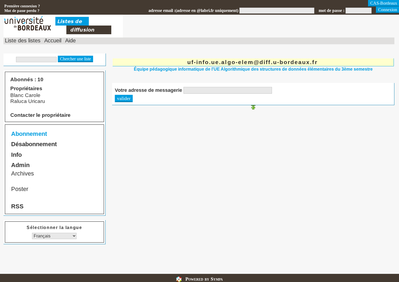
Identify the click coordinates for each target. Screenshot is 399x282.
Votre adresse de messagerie (148, 90)
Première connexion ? (22, 6)
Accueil (52, 40)
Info (16, 154)
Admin (20, 165)
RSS (17, 206)
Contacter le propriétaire (40, 115)
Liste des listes (22, 40)
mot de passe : (331, 10)
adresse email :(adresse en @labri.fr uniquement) (193, 10)
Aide (70, 40)
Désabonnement (34, 144)
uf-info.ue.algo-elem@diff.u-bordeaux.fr (252, 62)
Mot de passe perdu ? (21, 10)
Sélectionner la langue (54, 227)
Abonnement (29, 133)
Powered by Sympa (204, 279)
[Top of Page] (253, 108)
